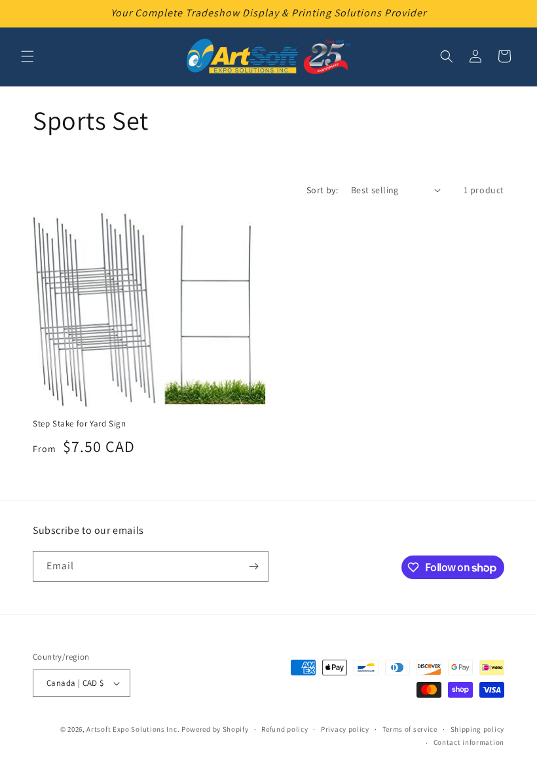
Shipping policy (478, 729)
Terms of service (409, 729)
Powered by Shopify (215, 729)
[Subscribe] (253, 566)
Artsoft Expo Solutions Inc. (132, 729)
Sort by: (322, 190)
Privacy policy (345, 729)
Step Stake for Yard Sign (79, 424)
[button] (27, 56)
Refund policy (284, 729)
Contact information (469, 742)
